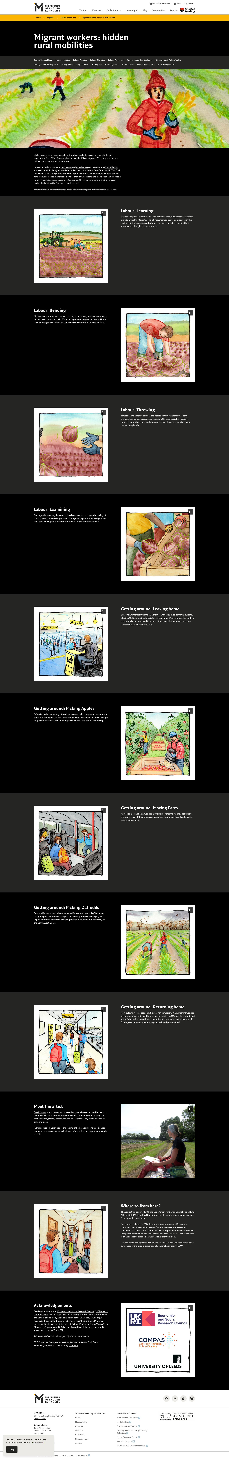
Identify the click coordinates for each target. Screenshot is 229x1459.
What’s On (97, 10)
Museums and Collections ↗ (128, 1418)
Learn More (37, 1442)
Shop (179, 4)
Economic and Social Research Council (75, 1311)
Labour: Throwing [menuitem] (97, 60)
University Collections (161, 4)
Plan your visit (81, 1422)
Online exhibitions (68, 18)
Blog (145, 10)
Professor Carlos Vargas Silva (93, 1324)
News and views (81, 1439)
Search (190, 4)
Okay (12, 1449)
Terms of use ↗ (83, 1455)
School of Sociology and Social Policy (55, 1317)
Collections (112, 10)
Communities (159, 10)
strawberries (82, 167)
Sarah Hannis (111, 167)
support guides (186, 1215)
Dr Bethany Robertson (64, 1321)
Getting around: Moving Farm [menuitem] (46, 64)
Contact (78, 1443)
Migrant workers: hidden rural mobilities (98, 18)
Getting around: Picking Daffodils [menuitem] (74, 64)
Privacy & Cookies (67, 1455)
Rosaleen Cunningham (46, 1327)
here (129, 1242)
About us (79, 1426)
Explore (50, 18)
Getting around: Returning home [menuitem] (105, 64)
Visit (81, 10)
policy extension (157, 1233)
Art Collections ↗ (124, 1422)
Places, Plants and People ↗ (128, 1437)
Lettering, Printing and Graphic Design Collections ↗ (132, 1431)
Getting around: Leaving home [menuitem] (139, 60)
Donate (174, 10)
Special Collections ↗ (126, 1441)
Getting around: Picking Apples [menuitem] (168, 60)
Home (38, 18)
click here (82, 1342)
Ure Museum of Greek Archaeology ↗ (132, 1446)
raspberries (66, 167)
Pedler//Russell (167, 1242)
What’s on (79, 1430)
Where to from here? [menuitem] (145, 64)
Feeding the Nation (53, 183)
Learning (130, 10)
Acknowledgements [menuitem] (166, 64)
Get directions (40, 1418)
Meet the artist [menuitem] (128, 64)
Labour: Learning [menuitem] (63, 60)
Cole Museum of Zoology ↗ (128, 1426)
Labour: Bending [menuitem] (80, 60)
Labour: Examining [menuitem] (116, 60)
